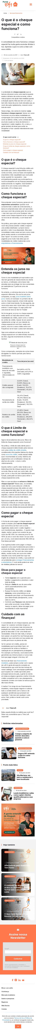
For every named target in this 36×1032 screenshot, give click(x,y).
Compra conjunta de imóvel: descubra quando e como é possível (23, 737)
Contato (4, 1009)
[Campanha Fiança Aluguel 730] (18, 256)
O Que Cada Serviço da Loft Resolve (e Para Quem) (17, 915)
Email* (7, 949)
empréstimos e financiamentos (12, 243)
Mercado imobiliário (8, 995)
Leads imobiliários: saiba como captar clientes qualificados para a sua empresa (24, 796)
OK (18, 1026)
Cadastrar (18, 959)
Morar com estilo (7, 988)
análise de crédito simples (17, 450)
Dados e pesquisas (7, 998)
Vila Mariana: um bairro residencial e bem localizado (25, 777)
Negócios (4, 1002)
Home (5, 13)
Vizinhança (5, 991)
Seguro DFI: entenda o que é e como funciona (26, 755)
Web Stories (5, 1005)
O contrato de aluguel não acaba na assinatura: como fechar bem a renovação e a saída (17, 888)
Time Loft (13, 708)
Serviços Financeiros (16, 13)
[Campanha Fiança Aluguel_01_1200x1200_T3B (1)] (18, 820)
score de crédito (11, 454)
